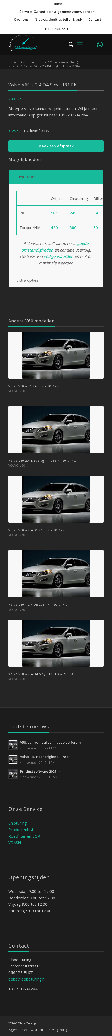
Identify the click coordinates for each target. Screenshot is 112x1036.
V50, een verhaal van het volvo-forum (50, 742)
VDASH (14, 842)
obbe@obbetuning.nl (26, 979)
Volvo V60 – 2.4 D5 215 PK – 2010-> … (38, 530)
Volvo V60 (16, 391)
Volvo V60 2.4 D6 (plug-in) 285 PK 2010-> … (42, 461)
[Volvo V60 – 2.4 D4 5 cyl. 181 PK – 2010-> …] (56, 643)
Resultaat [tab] (25, 176)
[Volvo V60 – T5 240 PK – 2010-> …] (56, 355)
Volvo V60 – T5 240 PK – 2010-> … (35, 386)
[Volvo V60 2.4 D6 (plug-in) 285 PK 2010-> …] (56, 429)
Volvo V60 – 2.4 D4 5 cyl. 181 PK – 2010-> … (43, 674)
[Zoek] (68, 44)
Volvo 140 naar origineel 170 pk (45, 756)
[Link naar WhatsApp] (100, 44)
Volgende (96, 469)
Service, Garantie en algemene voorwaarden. (57, 11)
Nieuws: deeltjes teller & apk (58, 19)
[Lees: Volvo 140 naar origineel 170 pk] (13, 759)
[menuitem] (57, 3)
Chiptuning (17, 823)
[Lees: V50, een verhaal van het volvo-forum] (13, 745)
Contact (94, 19)
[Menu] (80, 44)
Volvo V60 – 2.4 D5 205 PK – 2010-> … (38, 604)
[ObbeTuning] (46, 44)
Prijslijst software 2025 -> (40, 771)
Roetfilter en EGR (24, 836)
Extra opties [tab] (27, 280)
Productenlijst (20, 829)
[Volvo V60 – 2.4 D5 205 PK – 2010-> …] (56, 573)
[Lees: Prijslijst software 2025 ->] (13, 774)
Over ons (21, 19)
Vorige (16, 469)
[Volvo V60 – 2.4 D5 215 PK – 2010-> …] (56, 499)
